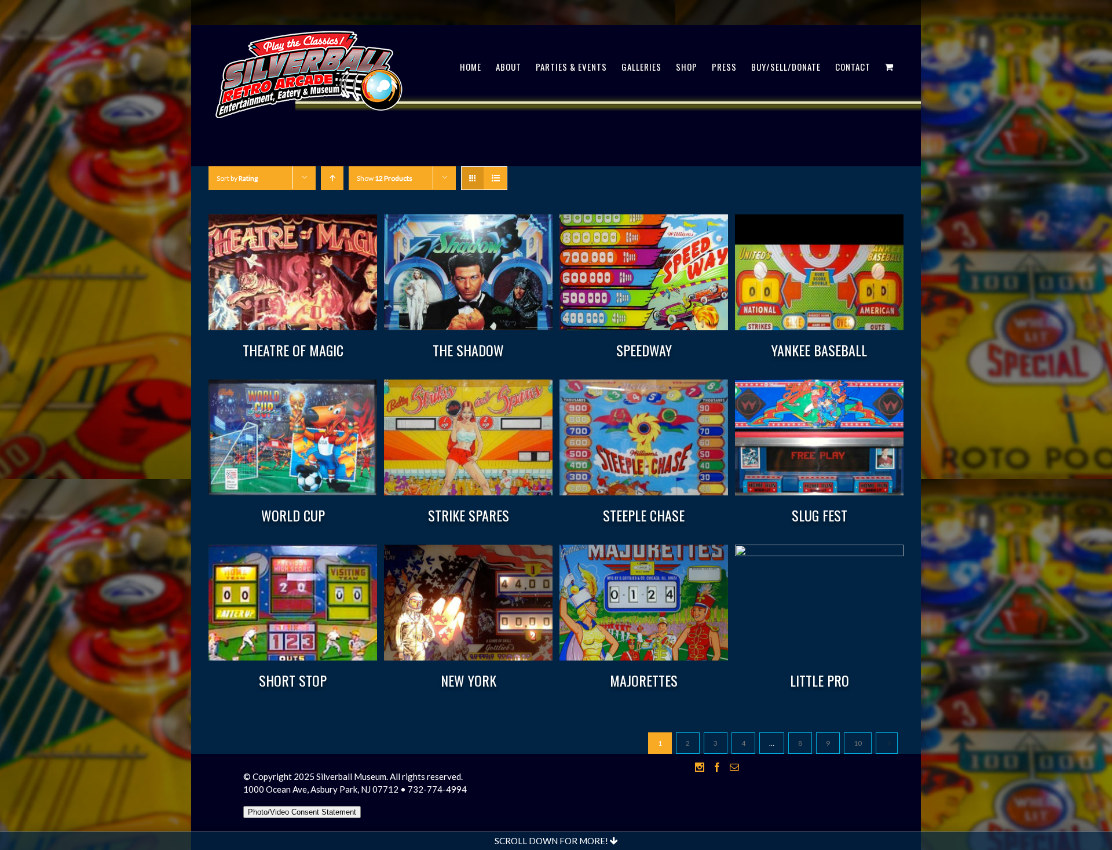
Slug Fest (819, 515)
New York (468, 680)
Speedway (644, 350)
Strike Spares (468, 515)
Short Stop (293, 680)
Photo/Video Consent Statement (302, 812)
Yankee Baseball (819, 350)
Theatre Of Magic (293, 350)
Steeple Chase (644, 515)
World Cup (293, 515)
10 (858, 743)
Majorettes (644, 680)
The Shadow (468, 350)
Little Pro (819, 680)
